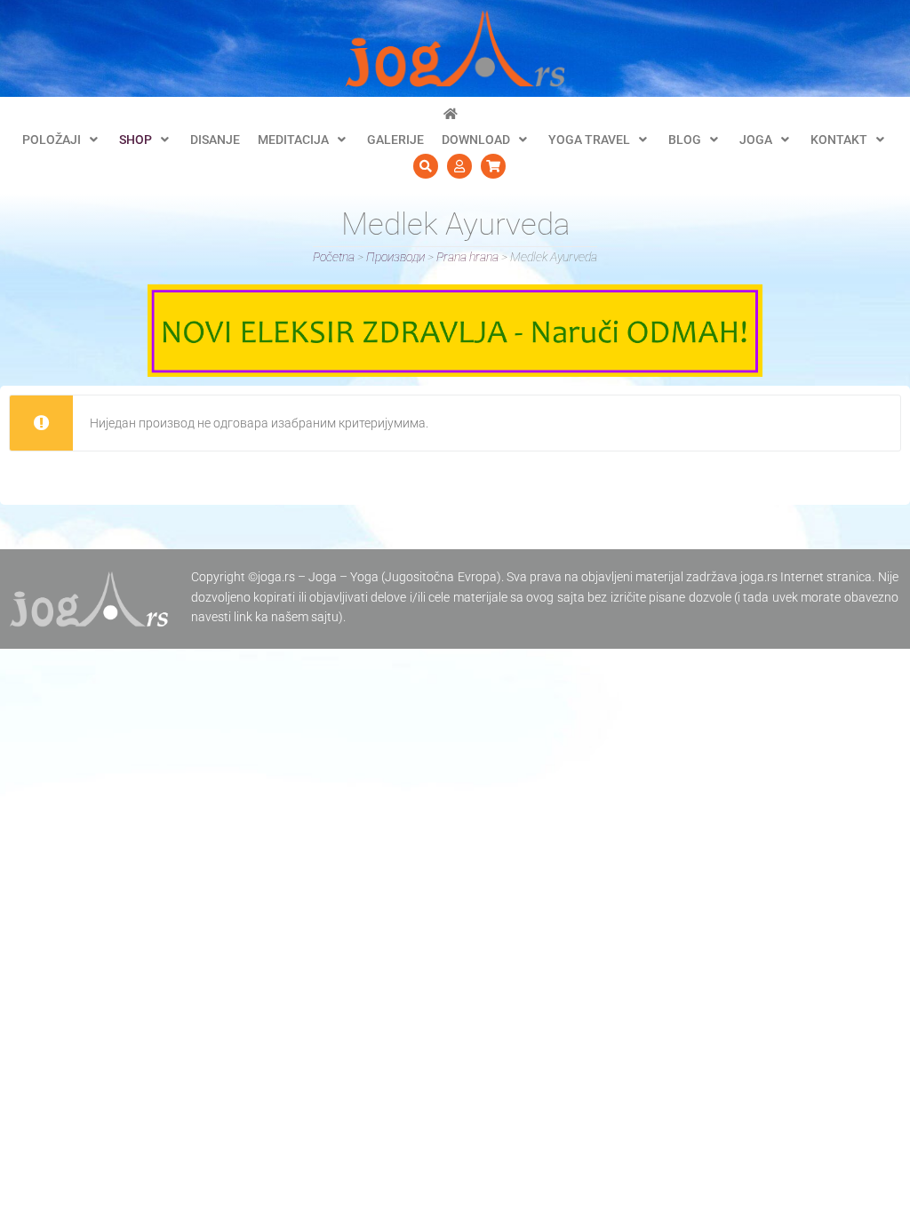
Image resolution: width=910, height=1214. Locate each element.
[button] (61, 139)
